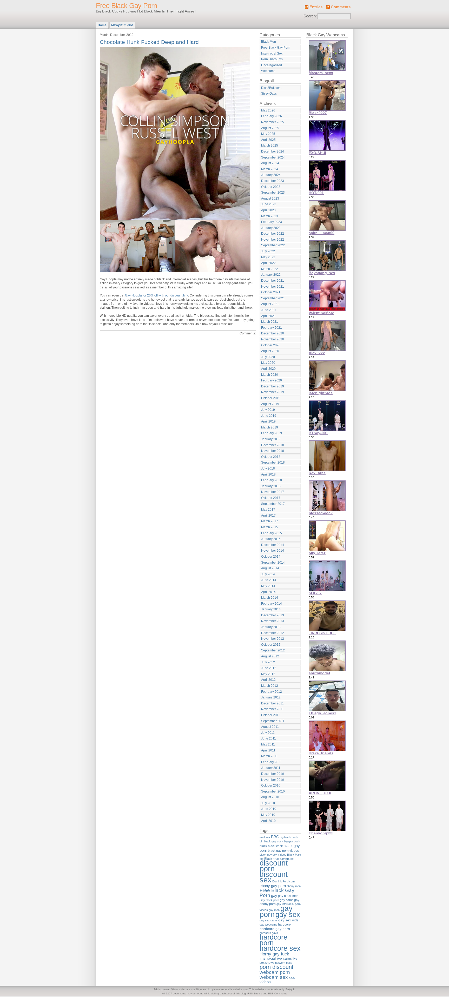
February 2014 (271, 603)
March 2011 (269, 756)
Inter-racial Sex (271, 53)
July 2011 (268, 733)
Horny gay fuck (274, 954)
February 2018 (271, 480)
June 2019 (268, 416)
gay (274, 895)
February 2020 (271, 380)
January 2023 (271, 228)
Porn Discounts (272, 59)
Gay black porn (269, 900)
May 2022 (268, 257)
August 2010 (270, 797)
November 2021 (272, 286)
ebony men (294, 886)
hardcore (284, 924)
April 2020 (268, 369)
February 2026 (271, 116)
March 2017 (269, 521)
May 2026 (268, 110)
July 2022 (268, 251)
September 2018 (273, 462)
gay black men (288, 896)
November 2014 (272, 550)
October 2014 (270, 556)
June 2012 (268, 668)
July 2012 (268, 662)
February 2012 (271, 692)
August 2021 (270, 304)
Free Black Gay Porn (126, 6)
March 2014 (269, 597)
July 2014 (268, 574)
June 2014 (268, 580)
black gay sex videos (273, 854)
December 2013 (272, 615)
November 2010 (272, 780)
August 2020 (270, 351)
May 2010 (268, 815)
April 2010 (268, 821)
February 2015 (271, 533)
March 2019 (269, 427)
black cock (275, 846)
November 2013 (272, 621)
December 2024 (272, 151)
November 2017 (272, 492)
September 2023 (273, 192)
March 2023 (269, 216)
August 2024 (270, 163)
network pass (283, 962)
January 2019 (271, 439)
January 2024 (271, 175)
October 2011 (270, 715)
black (263, 846)
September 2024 (273, 157)
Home (102, 25)
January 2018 (271, 486)
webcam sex (274, 977)
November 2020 (272, 339)
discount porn (274, 866)
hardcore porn (273, 940)
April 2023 (268, 210)
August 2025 (270, 128)
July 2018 (268, 468)
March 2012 (269, 686)
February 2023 (271, 222)
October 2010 (270, 785)
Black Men (268, 41)
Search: (310, 16)
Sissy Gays (269, 93)
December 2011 (272, 703)
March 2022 (269, 269)
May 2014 (268, 586)
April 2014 (268, 592)
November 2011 (272, 709)
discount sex (274, 877)
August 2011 (270, 727)
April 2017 (268, 515)
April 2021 (268, 316)
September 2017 (273, 504)
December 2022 (272, 233)
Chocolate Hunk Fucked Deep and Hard (149, 42)
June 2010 (268, 809)
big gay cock (292, 841)
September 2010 (273, 791)
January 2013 (271, 627)
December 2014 (272, 545)
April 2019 (268, 421)
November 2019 (272, 392)
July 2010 (268, 803)
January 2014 (271, 609)
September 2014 (273, 562)
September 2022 (273, 245)
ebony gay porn (273, 885)
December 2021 (272, 280)
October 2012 (270, 644)
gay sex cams (269, 920)
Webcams (268, 71)
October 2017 (270, 498)
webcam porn (275, 972)
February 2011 (271, 762)
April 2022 (268, 263)
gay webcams (268, 924)
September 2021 (273, 298)
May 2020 (268, 363)
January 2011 (270, 768)
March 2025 (269, 145)
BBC (275, 837)
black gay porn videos (283, 851)
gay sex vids (288, 920)
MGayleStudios (122, 25)
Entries (315, 7)
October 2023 (270, 187)
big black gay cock (271, 841)
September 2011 (273, 721)
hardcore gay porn (275, 929)
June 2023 (268, 204)
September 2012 (273, 650)
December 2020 (272, 333)
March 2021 (269, 321)
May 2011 (268, 744)
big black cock (289, 837)
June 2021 (268, 310)
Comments (341, 7)
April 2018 (268, 474)
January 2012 (271, 697)
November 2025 (272, 122)
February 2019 (271, 433)
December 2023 (272, 181)
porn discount (276, 967)
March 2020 (269, 375)
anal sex (265, 837)
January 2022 (271, 274)
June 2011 (268, 738)
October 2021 (270, 292)
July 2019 (268, 410)
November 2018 (272, 451)
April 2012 (268, 680)
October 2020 (270, 345)
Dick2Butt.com (271, 88)
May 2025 (268, 134)
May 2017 (268, 509)
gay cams (286, 900)
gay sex (287, 914)
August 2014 (270, 568)
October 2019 (270, 398)
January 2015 (271, 539)
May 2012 (268, 674)
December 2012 (272, 633)
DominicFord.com (283, 881)
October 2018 (270, 457)
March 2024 (269, 169)
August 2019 (270, 404)
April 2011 (268, 750)
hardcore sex (280, 948)
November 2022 (272, 239)
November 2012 (272, 639)
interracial (268, 958)
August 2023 (270, 198)
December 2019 (272, 386)
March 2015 (269, 527)
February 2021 (271, 327)
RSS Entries (254, 993)
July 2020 (268, 357)
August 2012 (270, 656)
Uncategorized (271, 65)
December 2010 (272, 774)
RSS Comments (277, 993)
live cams (284, 958)
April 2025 (268, 140)
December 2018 (272, 445)
